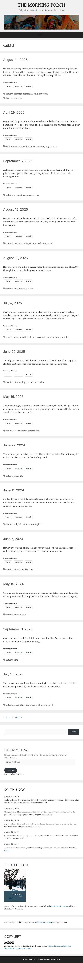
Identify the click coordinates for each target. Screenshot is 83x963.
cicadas (17, 382)
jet (45, 337)
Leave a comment (14, 98)
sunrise (29, 288)
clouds (17, 569)
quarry (17, 614)
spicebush (28, 93)
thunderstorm (41, 93)
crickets (18, 93)
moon (22, 288)
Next (18, 717)
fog (47, 146)
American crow (13, 337)
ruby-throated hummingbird (28, 524)
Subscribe (10, 770)
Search (73, 732)
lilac (16, 288)
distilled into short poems (59, 906)
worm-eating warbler (58, 337)
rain (38, 195)
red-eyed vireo (30, 243)
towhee (53, 146)
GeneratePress (55, 960)
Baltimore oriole (14, 146)
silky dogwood (45, 243)
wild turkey (27, 569)
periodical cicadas (35, 382)
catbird (9, 93)
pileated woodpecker (24, 195)
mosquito (18, 476)
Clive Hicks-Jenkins (43, 922)
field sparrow (37, 146)
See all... (7, 851)
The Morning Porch (41, 5)
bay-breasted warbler (16, 430)
